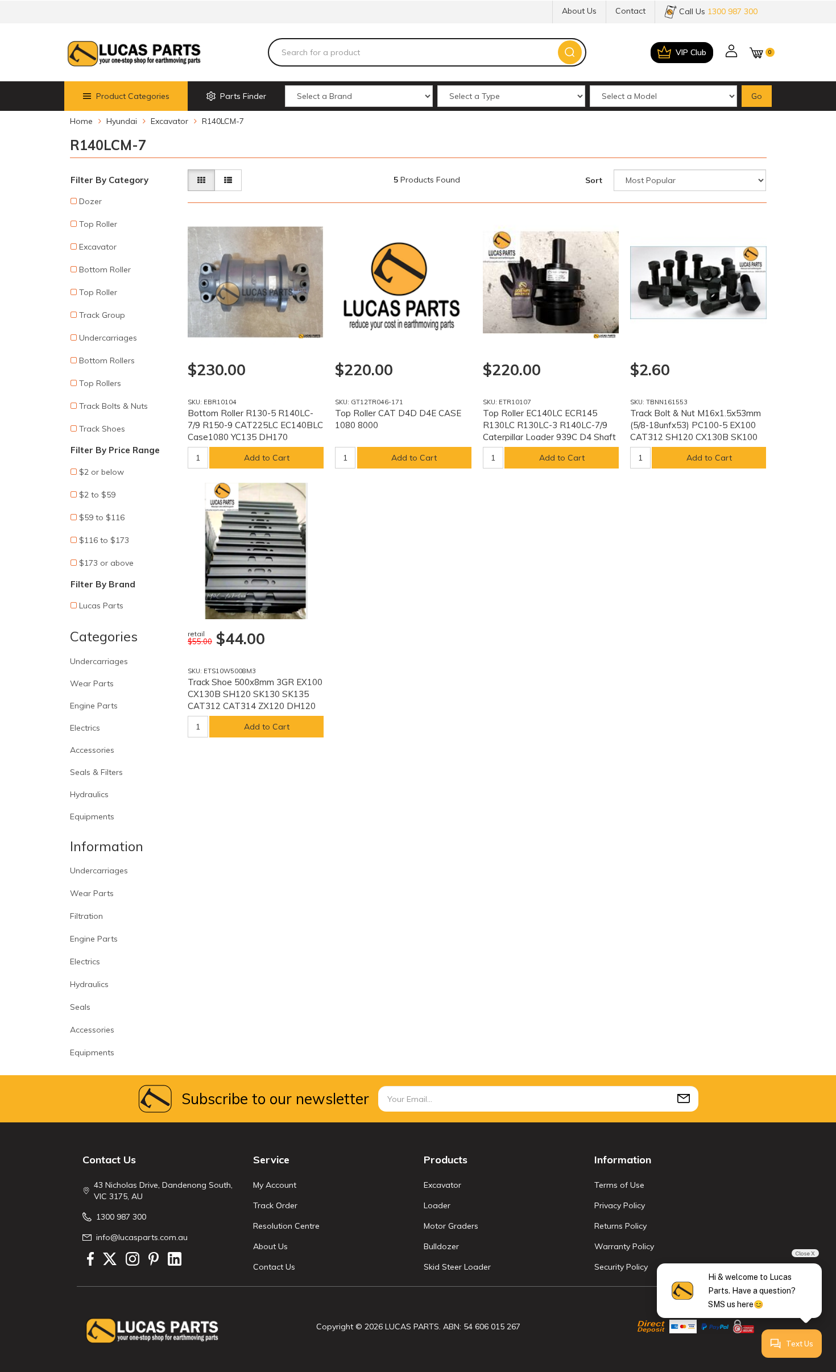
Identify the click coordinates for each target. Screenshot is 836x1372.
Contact (630, 11)
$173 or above (106, 563)
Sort (593, 180)
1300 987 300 (121, 1217)
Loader (437, 1205)
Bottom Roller (105, 269)
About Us (579, 11)
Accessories (92, 750)
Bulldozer (441, 1246)
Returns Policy (620, 1226)
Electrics (85, 728)
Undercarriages (108, 338)
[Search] (570, 52)
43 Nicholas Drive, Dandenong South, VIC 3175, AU (163, 1190)
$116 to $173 (104, 540)
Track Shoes (102, 429)
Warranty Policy (624, 1246)
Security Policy (621, 1267)
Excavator (98, 247)
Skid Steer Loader (457, 1267)
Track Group (102, 315)
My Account (274, 1185)
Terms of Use (619, 1185)
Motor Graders (451, 1226)
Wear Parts (92, 683)
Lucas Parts (101, 605)
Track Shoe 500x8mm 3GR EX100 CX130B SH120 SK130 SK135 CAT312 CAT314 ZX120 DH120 (255, 694)
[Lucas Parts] (309, 336)
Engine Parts (94, 705)
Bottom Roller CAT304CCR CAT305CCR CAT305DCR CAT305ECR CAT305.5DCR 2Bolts (98, 1320)
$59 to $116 (102, 517)
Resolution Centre (286, 1226)
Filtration (86, 916)
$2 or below (101, 472)
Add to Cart (266, 458)
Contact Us (274, 1267)
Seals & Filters (96, 772)
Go (756, 96)
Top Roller (98, 224)
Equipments (92, 816)
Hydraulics (89, 794)
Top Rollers (100, 383)
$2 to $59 (97, 495)
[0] (756, 52)
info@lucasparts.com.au (142, 1237)
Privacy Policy (619, 1205)
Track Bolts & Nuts (113, 406)
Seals (80, 1007)
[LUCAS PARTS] (134, 52)
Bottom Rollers (107, 360)
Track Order (275, 1205)
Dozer (90, 201)
